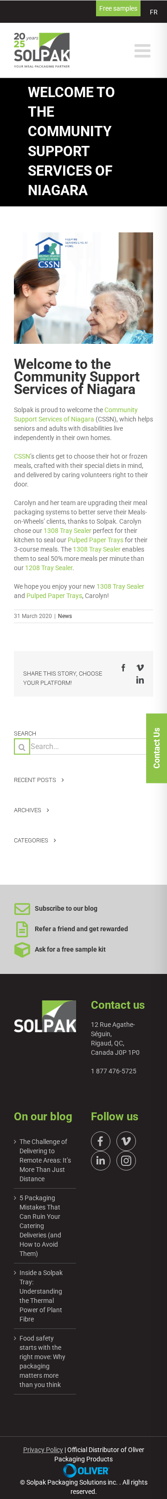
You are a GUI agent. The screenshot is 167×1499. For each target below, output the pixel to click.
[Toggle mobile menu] (144, 50)
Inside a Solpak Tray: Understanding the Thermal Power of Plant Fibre (41, 1296)
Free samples (118, 8)
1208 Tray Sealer (48, 568)
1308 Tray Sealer (67, 530)
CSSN (22, 456)
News (65, 616)
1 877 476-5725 (113, 1071)
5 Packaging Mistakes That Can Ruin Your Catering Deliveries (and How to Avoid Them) (40, 1225)
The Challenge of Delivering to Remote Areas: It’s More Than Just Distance (45, 1160)
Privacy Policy (43, 1449)
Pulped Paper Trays (95, 540)
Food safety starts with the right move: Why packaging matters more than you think (42, 1361)
